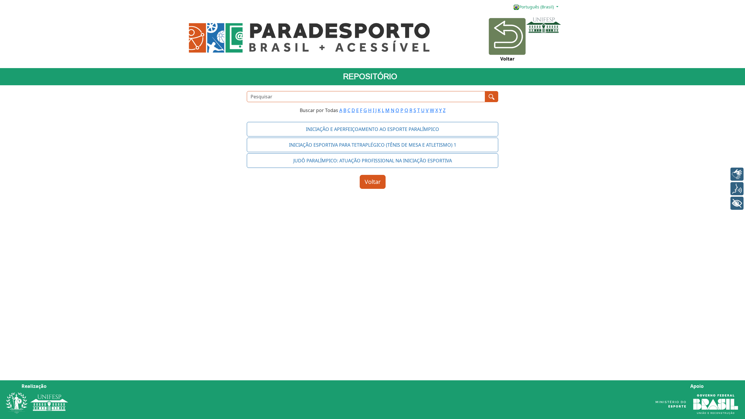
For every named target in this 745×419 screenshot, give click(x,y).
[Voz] (737, 188)
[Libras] (737, 174)
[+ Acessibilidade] (737, 203)
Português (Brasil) (537, 7)
